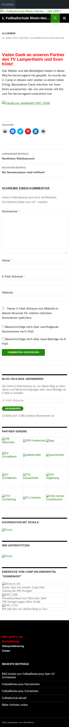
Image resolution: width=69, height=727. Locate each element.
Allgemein (8, 33)
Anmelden (8, 4)
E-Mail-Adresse (13, 276)
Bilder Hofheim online (15, 705)
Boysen (24, 38)
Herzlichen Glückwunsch (18, 156)
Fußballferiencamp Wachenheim (21, 684)
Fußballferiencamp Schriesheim (20, 691)
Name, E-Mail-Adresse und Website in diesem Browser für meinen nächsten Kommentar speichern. (30, 313)
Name (7, 260)
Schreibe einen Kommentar (47, 38)
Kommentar (11, 211)
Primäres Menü (64, 18)
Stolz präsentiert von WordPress (18, 722)
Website (7, 292)
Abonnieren (13, 408)
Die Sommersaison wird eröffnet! (23, 170)
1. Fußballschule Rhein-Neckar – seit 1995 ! (26, 18)
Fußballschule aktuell (14, 698)
